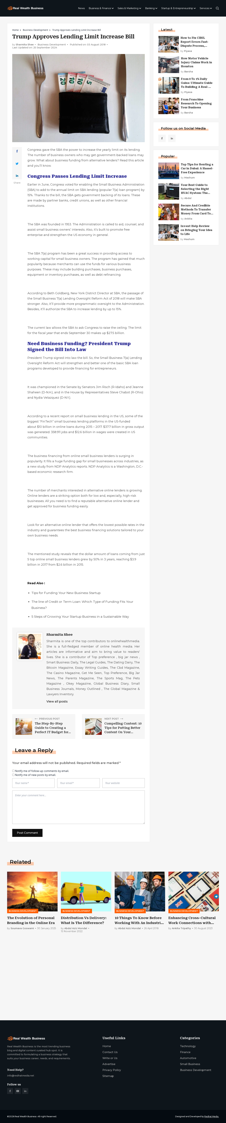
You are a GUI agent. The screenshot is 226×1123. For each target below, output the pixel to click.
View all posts (57, 701)
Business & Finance (100, 8)
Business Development (35, 29)
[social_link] (162, 138)
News (81, 8)
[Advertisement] (106, 992)
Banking (150, 8)
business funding (68, 160)
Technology (188, 1046)
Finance (185, 1052)
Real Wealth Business (25, 1116)
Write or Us (109, 1058)
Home (15, 29)
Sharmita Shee (25, 44)
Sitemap (108, 1076)
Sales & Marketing (128, 8)
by (186, 51)
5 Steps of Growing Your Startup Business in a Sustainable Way (80, 616)
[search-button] (217, 8)
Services (204, 8)
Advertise (108, 1064)
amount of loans (106, 554)
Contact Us (110, 1052)
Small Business (110, 184)
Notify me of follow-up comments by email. (42, 771)
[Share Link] (17, 151)
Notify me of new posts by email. (35, 775)
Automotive (188, 1058)
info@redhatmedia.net (20, 1075)
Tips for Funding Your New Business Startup (66, 593)
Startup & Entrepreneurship (177, 8)
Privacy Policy (111, 1070)
